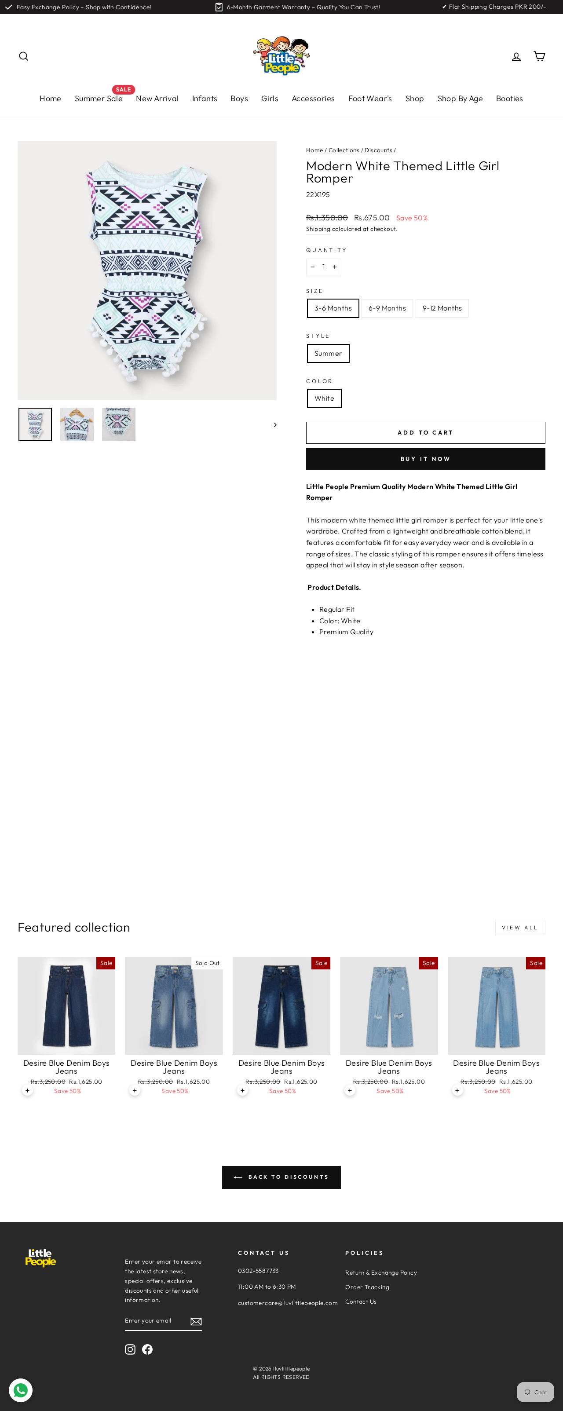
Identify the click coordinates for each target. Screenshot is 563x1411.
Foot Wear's (370, 98)
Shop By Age (460, 98)
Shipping (318, 229)
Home (51, 98)
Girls (269, 98)
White (324, 398)
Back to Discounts (287, 1176)
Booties (509, 98)
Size (315, 290)
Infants (205, 98)
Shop (415, 98)
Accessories (313, 98)
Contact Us (361, 1301)
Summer (328, 353)
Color (319, 380)
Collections (344, 150)
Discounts (378, 150)
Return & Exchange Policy (381, 1272)
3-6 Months (333, 307)
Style (318, 335)
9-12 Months (442, 307)
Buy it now (426, 458)
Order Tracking (367, 1287)
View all (520, 927)
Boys (239, 98)
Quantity (326, 249)
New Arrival (157, 98)
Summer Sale (102, 96)
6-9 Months (387, 307)
